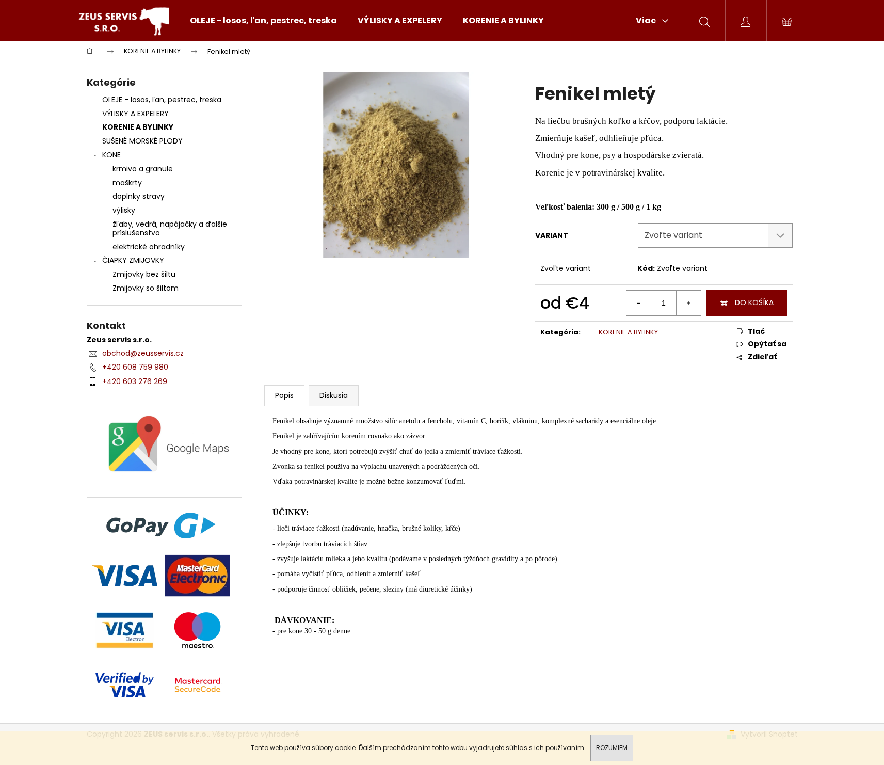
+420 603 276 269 (134, 381)
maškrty (127, 183)
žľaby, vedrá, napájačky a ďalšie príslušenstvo (169, 228)
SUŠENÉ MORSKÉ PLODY (142, 141)
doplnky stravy (138, 196)
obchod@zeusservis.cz (143, 353)
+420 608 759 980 (135, 367)
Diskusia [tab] (333, 395)
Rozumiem (612, 747)
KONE (111, 155)
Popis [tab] (284, 395)
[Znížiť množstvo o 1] (638, 303)
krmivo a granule (142, 169)
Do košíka (754, 302)
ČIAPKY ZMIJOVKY (133, 260)
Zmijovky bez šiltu (143, 274)
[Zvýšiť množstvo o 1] (688, 303)
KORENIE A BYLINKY (137, 127)
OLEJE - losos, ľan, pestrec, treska (161, 99)
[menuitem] (263, 20)
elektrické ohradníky (148, 247)
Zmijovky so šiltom (145, 288)
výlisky (123, 210)
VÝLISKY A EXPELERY (135, 113)
